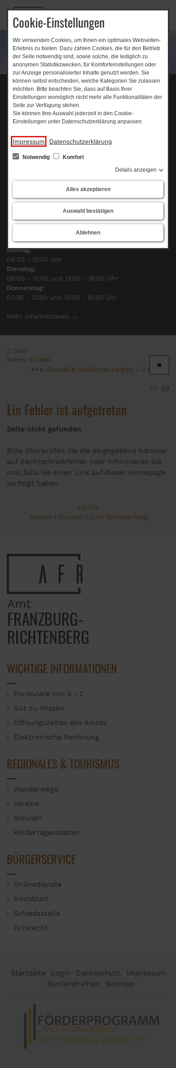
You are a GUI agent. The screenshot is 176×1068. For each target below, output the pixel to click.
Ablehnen (88, 233)
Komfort (72, 157)
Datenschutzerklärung (80, 141)
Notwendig (36, 157)
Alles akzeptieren (88, 189)
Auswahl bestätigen (88, 211)
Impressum (29, 141)
